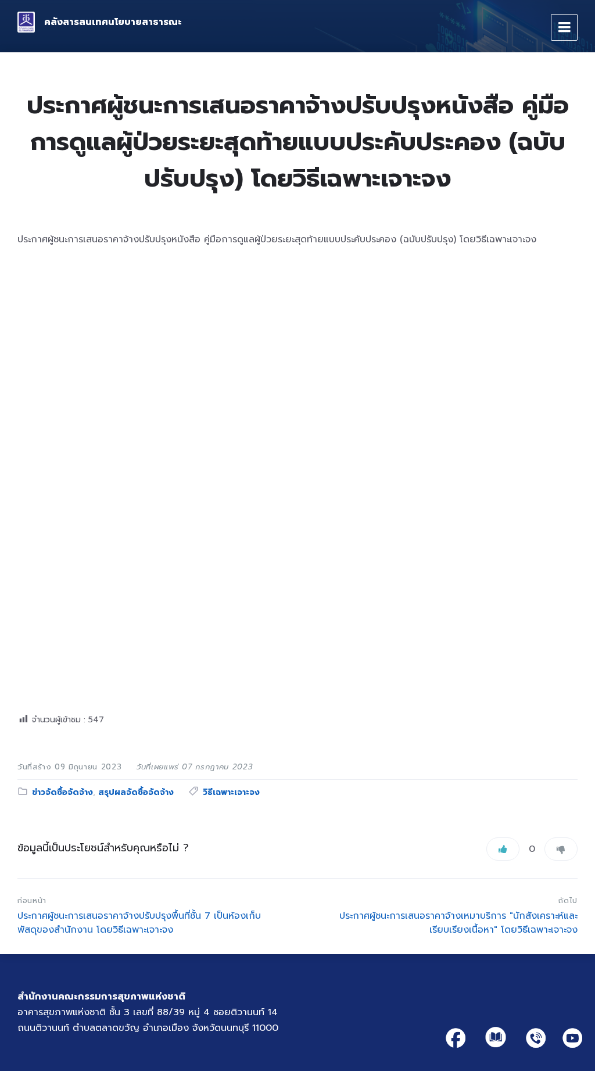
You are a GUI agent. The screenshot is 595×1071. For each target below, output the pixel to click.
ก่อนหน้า (31, 900)
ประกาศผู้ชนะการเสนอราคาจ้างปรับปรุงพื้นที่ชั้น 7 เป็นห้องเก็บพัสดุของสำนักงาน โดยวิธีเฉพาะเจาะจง (139, 923)
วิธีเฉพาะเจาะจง (231, 792)
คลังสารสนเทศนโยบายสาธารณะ (113, 22)
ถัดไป (568, 900)
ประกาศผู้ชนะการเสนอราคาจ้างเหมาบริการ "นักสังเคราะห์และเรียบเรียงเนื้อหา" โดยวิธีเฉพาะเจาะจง (458, 923)
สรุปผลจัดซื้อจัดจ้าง (136, 792)
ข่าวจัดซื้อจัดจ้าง (62, 792)
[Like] (502, 849)
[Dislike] (561, 849)
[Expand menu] (564, 27)
